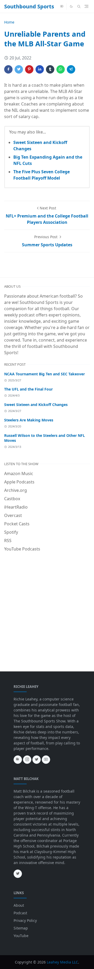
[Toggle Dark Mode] (71, 6)
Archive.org (15, 490)
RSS (7, 540)
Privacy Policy (25, 920)
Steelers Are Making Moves (28, 419)
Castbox (12, 499)
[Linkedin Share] (40, 69)
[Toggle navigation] (86, 6)
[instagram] (27, 759)
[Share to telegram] (71, 69)
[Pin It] (29, 69)
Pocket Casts (17, 524)
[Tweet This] (19, 69)
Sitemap (21, 928)
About (19, 905)
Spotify (11, 532)
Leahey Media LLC (62, 962)
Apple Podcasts (19, 482)
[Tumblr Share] (50, 69)
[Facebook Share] (8, 69)
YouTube (21, 935)
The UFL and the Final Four (28, 389)
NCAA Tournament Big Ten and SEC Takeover (44, 373)
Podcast (20, 912)
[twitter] (36, 759)
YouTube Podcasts (22, 549)
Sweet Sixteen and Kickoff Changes (36, 404)
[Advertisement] (47, 605)
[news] (18, 759)
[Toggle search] (79, 6)
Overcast (13, 515)
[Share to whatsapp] (60, 69)
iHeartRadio (16, 507)
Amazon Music (18, 473)
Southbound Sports (29, 6)
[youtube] (61, 6)
